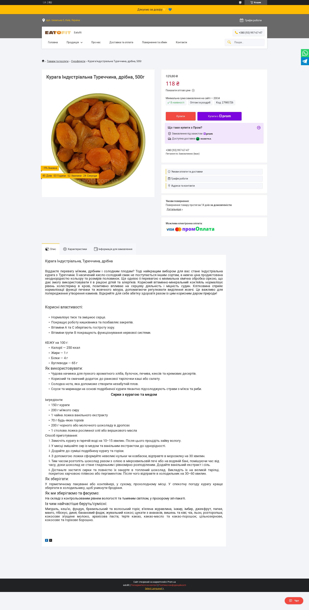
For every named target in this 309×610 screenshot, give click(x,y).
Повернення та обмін (154, 42)
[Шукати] (229, 42)
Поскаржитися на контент (144, 585)
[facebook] (46, 540)
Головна (53, 42)
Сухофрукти (78, 61)
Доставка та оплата (121, 42)
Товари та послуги (57, 61)
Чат (296, 600)
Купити (180, 116)
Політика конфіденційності (172, 585)
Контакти (181, 42)
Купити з (213, 116)
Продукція (73, 42)
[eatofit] (58, 32)
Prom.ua (172, 582)
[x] (50, 540)
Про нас (95, 42)
